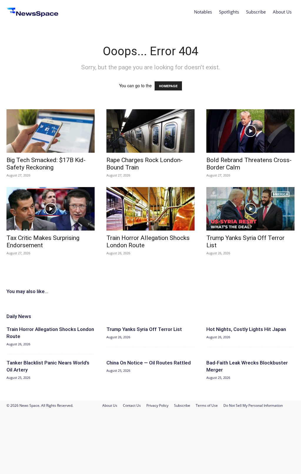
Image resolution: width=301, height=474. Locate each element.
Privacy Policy (157, 405)
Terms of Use (207, 405)
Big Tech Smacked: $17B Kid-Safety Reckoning (46, 164)
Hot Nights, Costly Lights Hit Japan (246, 329)
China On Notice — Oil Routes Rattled (148, 363)
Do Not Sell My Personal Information (253, 405)
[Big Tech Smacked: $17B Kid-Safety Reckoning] (50, 131)
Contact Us (132, 405)
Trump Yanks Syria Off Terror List (144, 329)
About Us (282, 12)
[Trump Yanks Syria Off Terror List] (250, 209)
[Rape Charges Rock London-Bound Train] (150, 131)
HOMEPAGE (168, 86)
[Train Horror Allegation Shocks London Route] (150, 209)
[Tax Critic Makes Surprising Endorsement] (50, 209)
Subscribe (256, 12)
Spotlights (229, 12)
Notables (203, 12)
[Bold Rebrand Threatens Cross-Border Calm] (250, 131)
